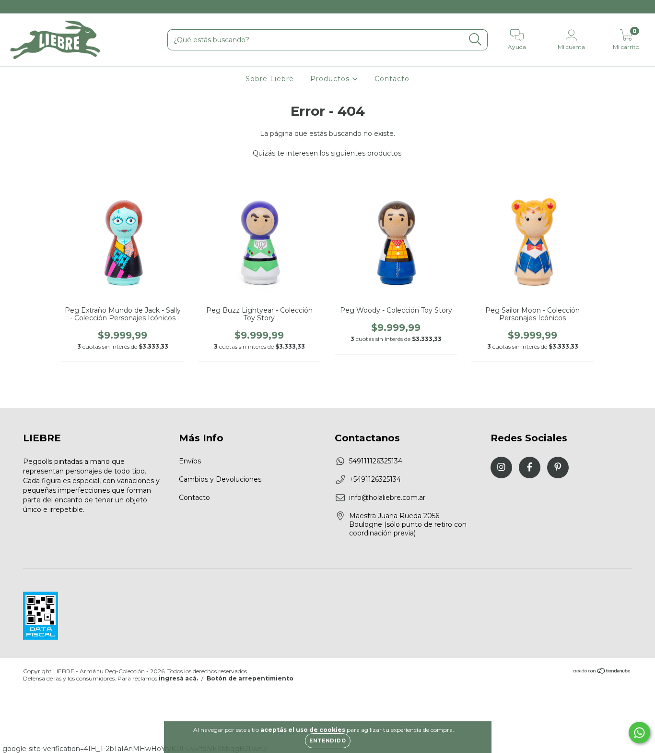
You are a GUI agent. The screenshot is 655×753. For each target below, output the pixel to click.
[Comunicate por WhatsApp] (639, 732)
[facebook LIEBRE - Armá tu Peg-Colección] (29, 6)
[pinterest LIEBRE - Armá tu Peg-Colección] (42, 6)
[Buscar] (475, 39)
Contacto (391, 78)
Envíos (190, 461)
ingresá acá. (178, 678)
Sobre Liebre (270, 78)
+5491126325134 (375, 479)
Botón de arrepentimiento (250, 678)
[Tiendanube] (602, 671)
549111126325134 (375, 461)
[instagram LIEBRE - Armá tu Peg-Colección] (14, 6)
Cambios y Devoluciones (220, 479)
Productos (331, 78)
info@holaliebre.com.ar (387, 497)
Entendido (327, 741)
